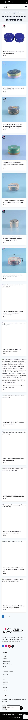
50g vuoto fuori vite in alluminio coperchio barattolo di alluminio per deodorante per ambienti (12, 238)
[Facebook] (3, 646)
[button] (26, 7)
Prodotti (4, 652)
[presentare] (21, 708)
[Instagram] (6, 646)
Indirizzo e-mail (6, 704)
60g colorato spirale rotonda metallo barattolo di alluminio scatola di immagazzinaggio (13, 313)
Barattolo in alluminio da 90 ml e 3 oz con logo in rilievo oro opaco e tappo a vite (13, 569)
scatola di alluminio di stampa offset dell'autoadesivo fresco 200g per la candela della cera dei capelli (12, 126)
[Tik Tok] (12, 646)
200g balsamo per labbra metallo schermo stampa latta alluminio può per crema (13, 164)
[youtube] (9, 646)
